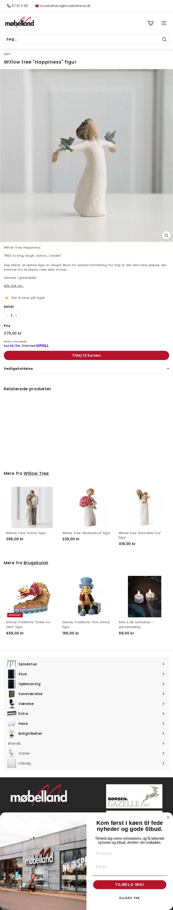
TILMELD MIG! (129, 885)
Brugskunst (36, 563)
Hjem (7, 54)
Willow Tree (36, 473)
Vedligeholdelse (18, 368)
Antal (9, 306)
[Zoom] (166, 235)
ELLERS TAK (129, 898)
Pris (7, 326)
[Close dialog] (168, 817)
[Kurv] (150, 23)
